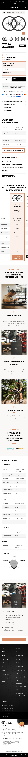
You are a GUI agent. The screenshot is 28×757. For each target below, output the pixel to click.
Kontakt (4, 701)
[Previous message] (2, 3)
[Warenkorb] (25, 7)
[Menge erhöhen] (9, 79)
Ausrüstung (5, 678)
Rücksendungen (20, 655)
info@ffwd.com (9, 714)
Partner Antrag (20, 667)
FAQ (17, 651)
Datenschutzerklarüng (21, 678)
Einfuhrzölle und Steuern (20, 672)
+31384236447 (9, 711)
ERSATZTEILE (5, 674)
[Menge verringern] (3, 79)
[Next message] (26, 3)
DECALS (4, 682)
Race (3, 651)
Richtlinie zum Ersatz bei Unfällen (21, 694)
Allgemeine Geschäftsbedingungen (21, 686)
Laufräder (9, 12)
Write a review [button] (14, 639)
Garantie (18, 659)
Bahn (3, 663)
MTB (3, 667)
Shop (4, 12)
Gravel (3, 655)
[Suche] (5, 7)
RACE (13, 12)
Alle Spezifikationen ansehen (12, 150)
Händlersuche (19, 663)
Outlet (3, 670)
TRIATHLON (5, 659)
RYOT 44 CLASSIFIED (17, 257)
